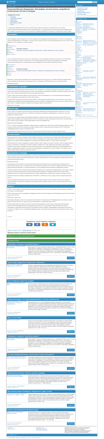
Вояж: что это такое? (14, 318)
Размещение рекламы (41, 428)
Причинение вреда (82, 9)
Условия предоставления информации (16, 437)
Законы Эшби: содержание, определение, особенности (26, 262)
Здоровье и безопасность (12, 258)
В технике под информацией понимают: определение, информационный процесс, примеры (41, 70)
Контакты (52, 2)
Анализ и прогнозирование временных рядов (22, 410)
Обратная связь (11, 428)
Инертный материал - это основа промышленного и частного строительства (33, 299)
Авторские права (81, 14)
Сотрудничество (40, 427)
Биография (13, 17)
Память (12, 24)
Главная (40, 2)
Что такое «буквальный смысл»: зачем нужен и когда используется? (30, 354)
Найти (95, 2)
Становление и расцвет (16, 18)
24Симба (12, 1)
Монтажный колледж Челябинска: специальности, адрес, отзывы (29, 391)
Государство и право (82, 8)
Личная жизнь (13, 21)
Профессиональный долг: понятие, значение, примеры (26, 373)
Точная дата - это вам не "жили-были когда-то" (23, 244)
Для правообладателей (41, 430)
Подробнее (71, 258)
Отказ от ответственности (34, 437)
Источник (9, 216)
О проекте (46, 2)
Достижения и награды (16, 22)
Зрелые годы (13, 20)
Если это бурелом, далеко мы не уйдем (20, 281)
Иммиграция (80, 11)
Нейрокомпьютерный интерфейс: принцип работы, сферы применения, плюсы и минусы (40, 50)
